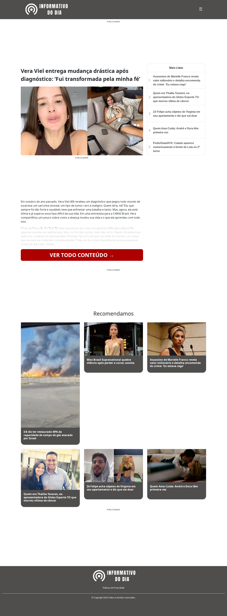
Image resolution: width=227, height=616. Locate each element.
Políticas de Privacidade (113, 587)
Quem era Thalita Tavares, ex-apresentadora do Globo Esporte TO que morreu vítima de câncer (176, 97)
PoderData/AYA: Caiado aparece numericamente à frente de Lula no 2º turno (176, 147)
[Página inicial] (113, 575)
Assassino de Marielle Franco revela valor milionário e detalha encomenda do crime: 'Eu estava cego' (176, 80)
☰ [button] (201, 9)
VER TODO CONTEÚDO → (82, 254)
